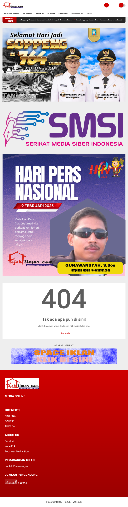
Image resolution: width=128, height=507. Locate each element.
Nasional (27, 13)
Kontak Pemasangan (16, 466)
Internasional (12, 13)
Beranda (65, 333)
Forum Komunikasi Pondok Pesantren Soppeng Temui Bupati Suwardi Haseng (43, 20)
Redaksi (9, 441)
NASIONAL (11, 416)
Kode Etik (10, 446)
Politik (51, 13)
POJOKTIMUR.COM (73, 502)
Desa (89, 13)
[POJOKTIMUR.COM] (12, 8)
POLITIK (9, 421)
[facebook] (6, 402)
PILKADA (10, 426)
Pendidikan (77, 13)
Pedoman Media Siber (17, 451)
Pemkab (40, 13)
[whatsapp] (15, 402)
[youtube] (24, 402)
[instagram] (19, 402)
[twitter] (10, 402)
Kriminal (63, 13)
